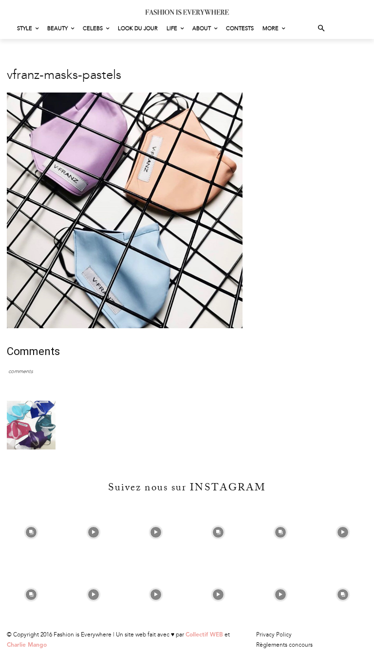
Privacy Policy (274, 634)
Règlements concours (284, 644)
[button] (322, 29)
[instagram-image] (31, 532)
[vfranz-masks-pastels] (125, 326)
